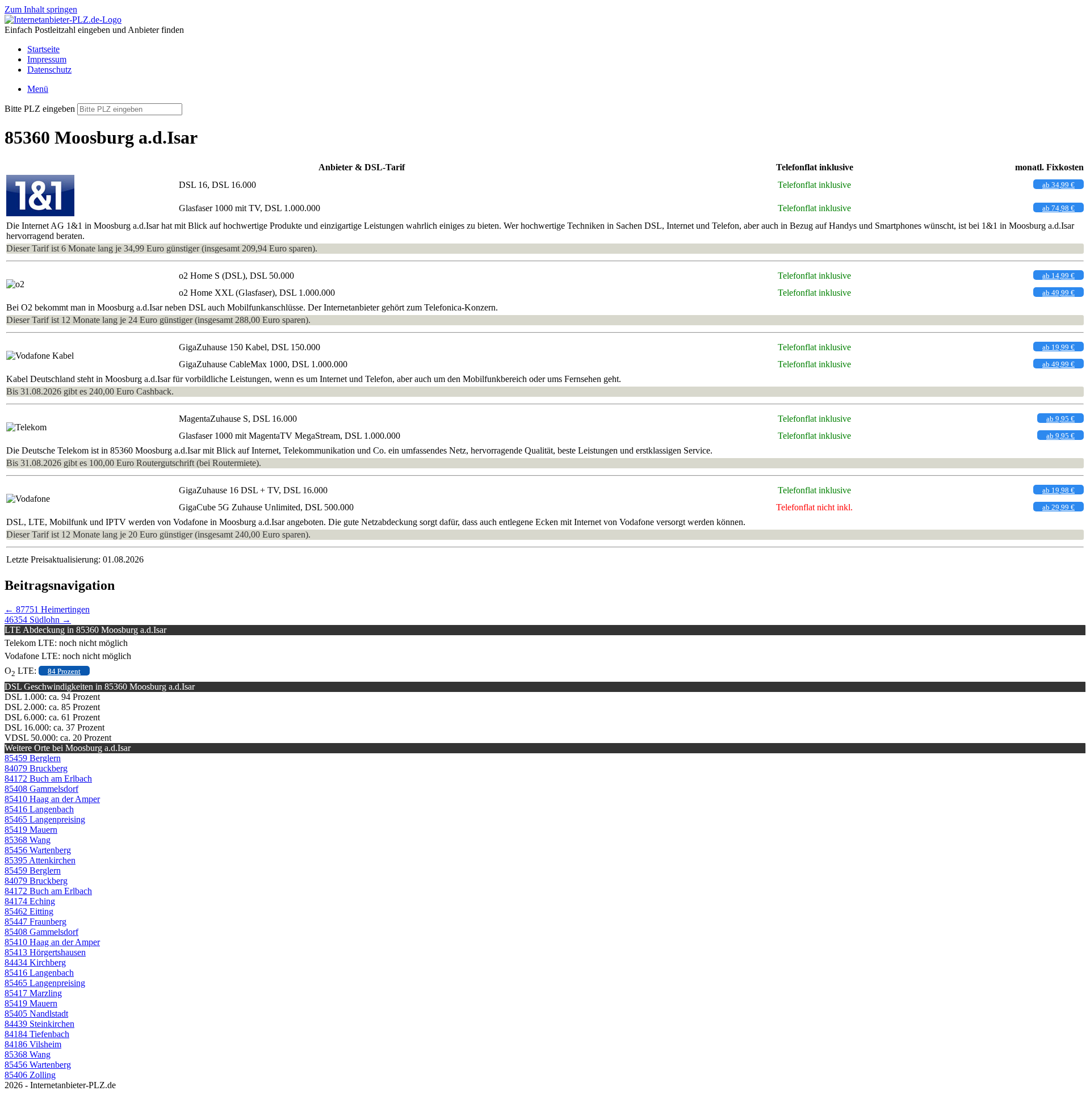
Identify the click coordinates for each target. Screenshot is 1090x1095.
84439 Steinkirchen (39, 1024)
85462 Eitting (29, 911)
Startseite (43, 49)
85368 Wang (28, 840)
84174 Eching (30, 901)
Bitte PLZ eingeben (40, 109)
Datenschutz (49, 69)
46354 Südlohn (38, 619)
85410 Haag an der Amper (52, 799)
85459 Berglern (33, 758)
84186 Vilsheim (33, 1044)
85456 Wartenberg (38, 850)
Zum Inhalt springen (41, 9)
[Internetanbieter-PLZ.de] (63, 19)
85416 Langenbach (39, 809)
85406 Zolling (30, 1075)
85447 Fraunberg (35, 921)
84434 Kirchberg (35, 962)
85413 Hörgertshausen (45, 952)
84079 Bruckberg (36, 768)
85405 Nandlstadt (36, 1013)
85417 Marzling (33, 993)
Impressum (46, 59)
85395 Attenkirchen (40, 860)
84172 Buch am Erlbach (48, 778)
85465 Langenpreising (45, 819)
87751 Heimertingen (47, 609)
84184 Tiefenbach (37, 1034)
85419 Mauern (31, 829)
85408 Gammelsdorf (41, 789)
